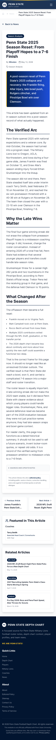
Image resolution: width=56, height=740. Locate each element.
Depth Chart (7, 660)
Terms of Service (9, 711)
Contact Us (7, 702)
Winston (13, 62)
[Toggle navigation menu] (51, 4)
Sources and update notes (22, 468)
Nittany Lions (7, 669)
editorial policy (35, 478)
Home (4, 656)
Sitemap (5, 698)
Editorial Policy (8, 694)
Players (5, 665)
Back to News (12, 24)
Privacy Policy (8, 707)
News (11, 14)
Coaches (6, 673)
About (4, 690)
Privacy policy (44, 733)
